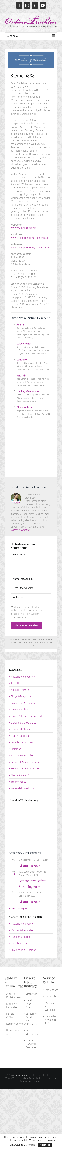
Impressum (50, 989)
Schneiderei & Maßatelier (25, 768)
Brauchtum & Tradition (23, 702)
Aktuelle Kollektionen (23, 676)
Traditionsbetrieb (31, 642)
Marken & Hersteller (21, 530)
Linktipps (16, 748)
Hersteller (38, 639)
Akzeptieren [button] (45, 1145)
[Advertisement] (31, 450)
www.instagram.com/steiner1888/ (30, 247)
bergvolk (21, 375)
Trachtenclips (18, 781)
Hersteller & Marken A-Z (50, 1020)
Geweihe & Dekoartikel (24, 722)
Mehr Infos (31, 1144)
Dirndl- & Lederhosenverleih (26, 716)
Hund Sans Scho (29, 1004)
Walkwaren (47, 642)
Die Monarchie (19, 709)
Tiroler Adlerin (24, 407)
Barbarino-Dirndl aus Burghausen (31, 1018)
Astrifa (20, 324)
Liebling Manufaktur (28, 391)
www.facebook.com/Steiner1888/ (30, 237)
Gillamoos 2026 (29, 865)
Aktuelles (16, 683)
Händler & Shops (20, 729)
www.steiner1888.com (23, 227)
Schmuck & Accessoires (25, 762)
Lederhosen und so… (23, 742)
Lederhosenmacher (22, 943)
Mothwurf (31, 993)
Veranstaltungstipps (22, 788)
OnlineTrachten (22, 1075)
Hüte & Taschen (20, 735)
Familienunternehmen (20, 639)
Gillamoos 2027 (29, 901)
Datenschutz (50, 996)
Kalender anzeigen (18, 908)
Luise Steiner (24, 343)
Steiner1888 (15, 642)
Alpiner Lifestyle (20, 689)
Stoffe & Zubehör (20, 775)
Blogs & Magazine (21, 696)
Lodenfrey (22, 359)
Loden (47, 639)
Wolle (31, 645)
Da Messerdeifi (31, 1032)
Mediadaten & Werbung (50, 1006)
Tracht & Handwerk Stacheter (31, 1044)
